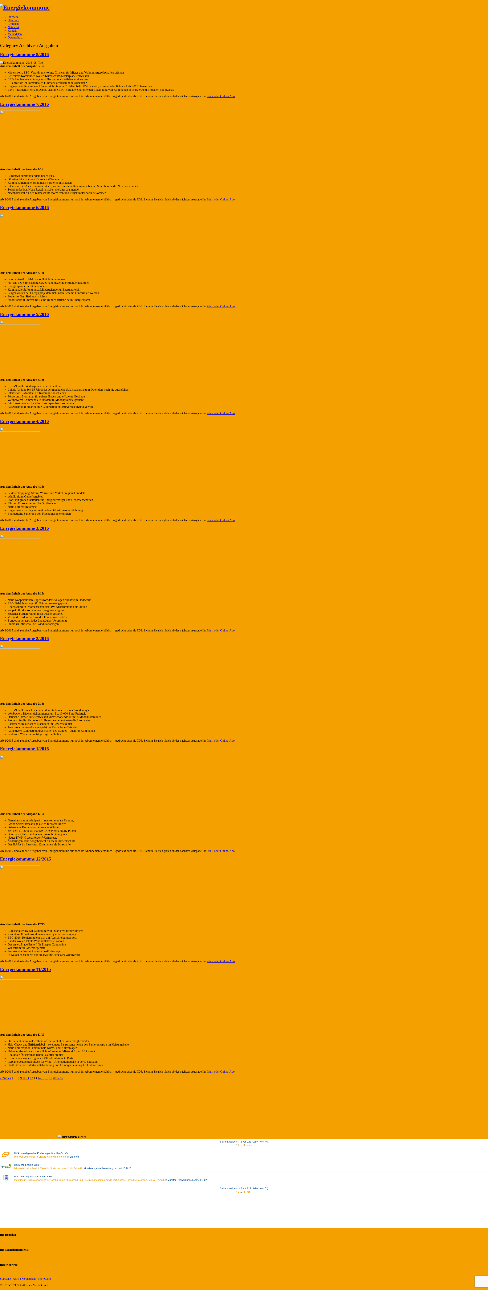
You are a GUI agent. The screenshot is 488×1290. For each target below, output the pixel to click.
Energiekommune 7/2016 (24, 104)
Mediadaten (15, 34)
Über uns (13, 20)
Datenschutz (15, 37)
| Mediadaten (28, 1278)
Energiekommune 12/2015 (25, 859)
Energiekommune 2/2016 (24, 638)
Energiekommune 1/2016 (24, 748)
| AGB (15, 1278)
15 (42, 1078)
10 (24, 1078)
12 (31, 1078)
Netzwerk (13, 27)
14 (39, 1078)
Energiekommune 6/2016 (24, 207)
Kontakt (12, 30)
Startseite (13, 16)
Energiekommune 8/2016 (24, 54)
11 (27, 1078)
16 (46, 1078)
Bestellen (13, 23)
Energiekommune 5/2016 (24, 314)
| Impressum (43, 1278)
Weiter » (58, 1078)
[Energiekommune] (25, 7)
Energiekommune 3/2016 (24, 528)
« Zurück (5, 1078)
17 (50, 1078)
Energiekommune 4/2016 (24, 421)
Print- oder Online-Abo (221, 96)
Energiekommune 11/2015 (25, 969)
